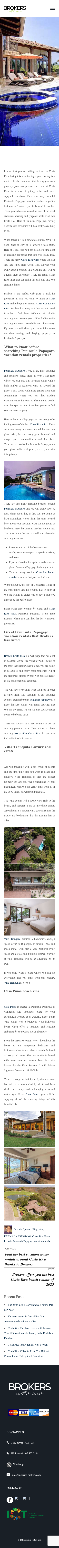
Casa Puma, (31, 1094)
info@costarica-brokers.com (26, 1475)
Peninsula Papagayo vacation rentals (31, 1241)
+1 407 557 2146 (29, 1453)
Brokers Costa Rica (14, 655)
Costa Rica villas (29, 259)
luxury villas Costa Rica (26, 733)
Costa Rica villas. (38, 424)
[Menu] (52, 8)
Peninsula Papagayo (14, 370)
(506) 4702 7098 (26, 1442)
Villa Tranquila (12, 938)
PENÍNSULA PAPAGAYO (17, 1236)
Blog (34, 1229)
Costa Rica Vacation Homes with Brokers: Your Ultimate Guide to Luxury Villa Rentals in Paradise (28, 1333)
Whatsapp (18, 1464)
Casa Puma (10, 1006)
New (41, 1229)
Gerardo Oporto (22, 1229)
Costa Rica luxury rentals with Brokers (28, 1344)
